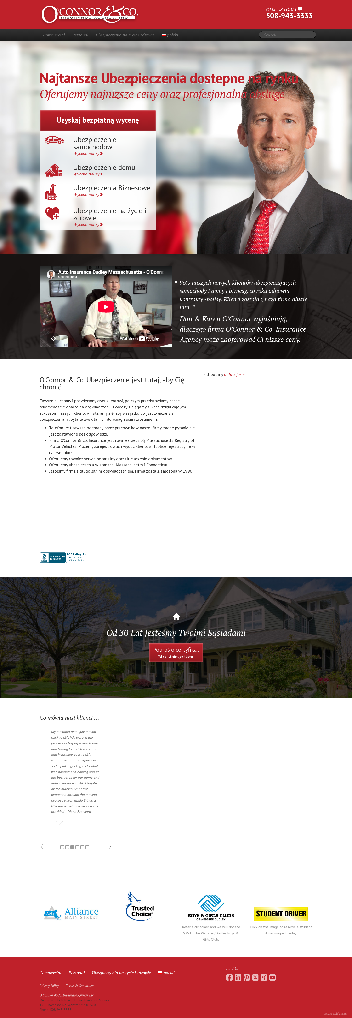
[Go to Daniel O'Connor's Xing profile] (264, 977)
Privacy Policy (49, 985)
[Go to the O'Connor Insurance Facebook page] (229, 977)
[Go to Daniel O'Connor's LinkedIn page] (238, 977)
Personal (80, 35)
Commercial (54, 35)
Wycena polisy (86, 153)
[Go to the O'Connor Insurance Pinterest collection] (247, 977)
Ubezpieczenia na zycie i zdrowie (125, 35)
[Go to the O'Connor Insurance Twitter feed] (255, 977)
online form (234, 374)
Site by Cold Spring (335, 1013)
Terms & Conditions (80, 985)
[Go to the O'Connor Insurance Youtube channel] (272, 977)
